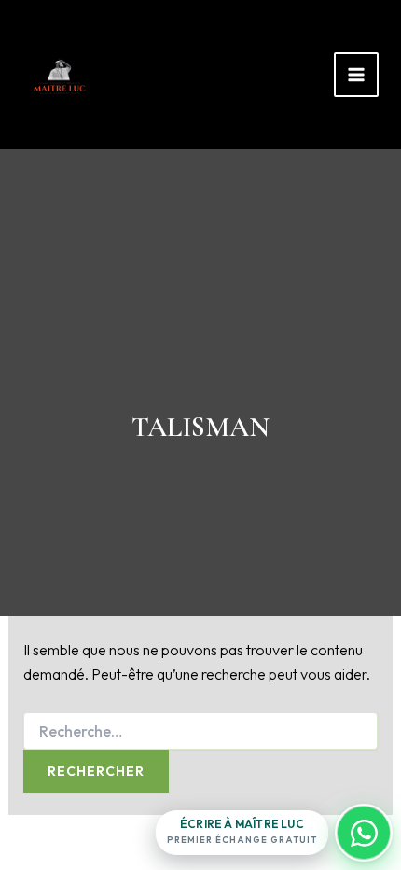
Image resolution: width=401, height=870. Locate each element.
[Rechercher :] (201, 731)
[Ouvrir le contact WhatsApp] (364, 833)
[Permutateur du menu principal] (356, 74)
